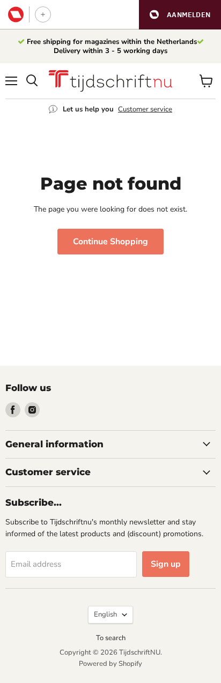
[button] (180, 14)
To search (111, 638)
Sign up (166, 564)
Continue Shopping (110, 241)
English (105, 614)
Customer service (145, 109)
